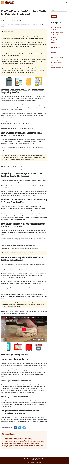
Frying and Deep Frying (57, 57)
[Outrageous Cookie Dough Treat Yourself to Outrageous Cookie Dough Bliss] (7, 3)
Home (45, 3)
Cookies (51, 3)
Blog (64, 3)
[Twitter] (19, 427)
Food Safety (54, 50)
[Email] (24, 427)
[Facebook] (15, 427)
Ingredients (58, 3)
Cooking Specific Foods (57, 32)
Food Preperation (55, 47)
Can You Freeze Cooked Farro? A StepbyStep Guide (18, 440)
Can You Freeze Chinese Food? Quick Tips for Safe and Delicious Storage (24, 441)
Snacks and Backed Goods (57, 67)
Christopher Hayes (6, 17)
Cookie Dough (54, 29)
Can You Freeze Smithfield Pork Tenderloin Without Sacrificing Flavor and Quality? (24, 446)
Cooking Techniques (56, 34)
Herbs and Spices (55, 60)
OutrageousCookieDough (37, 458)
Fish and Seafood (55, 45)
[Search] (66, 2)
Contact (32, 462)
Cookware (53, 37)
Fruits (52, 55)
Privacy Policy (38, 462)
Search (53, 10)
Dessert (53, 42)
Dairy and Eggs (55, 39)
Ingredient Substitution (56, 62)
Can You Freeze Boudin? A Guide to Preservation (17, 438)
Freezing (53, 52)
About (29, 462)
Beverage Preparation (56, 27)
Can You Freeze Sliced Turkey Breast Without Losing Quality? (21, 443)
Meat (52, 65)
